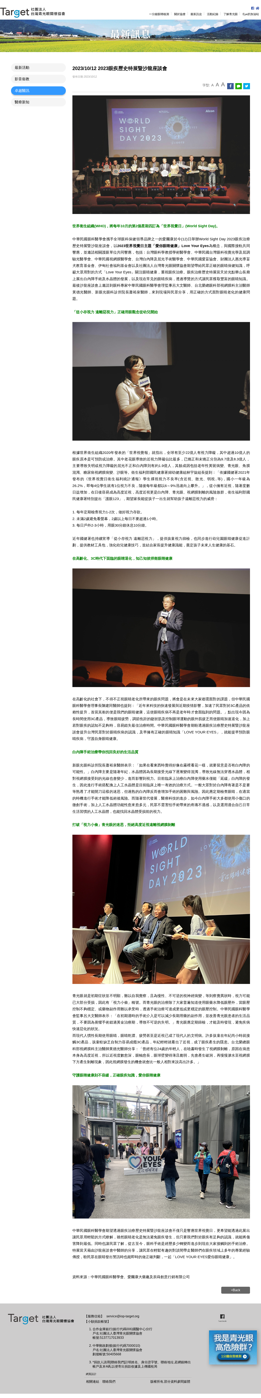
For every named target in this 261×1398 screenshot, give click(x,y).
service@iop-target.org (122, 1316)
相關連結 (92, 1381)
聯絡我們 (108, 1381)
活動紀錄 (212, 14)
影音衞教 (22, 79)
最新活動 (22, 68)
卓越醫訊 (22, 91)
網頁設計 (91, 1374)
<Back (235, 1290)
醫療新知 (22, 102)
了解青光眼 (230, 14)
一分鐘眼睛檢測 (159, 14)
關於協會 (180, 14)
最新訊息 (196, 14)
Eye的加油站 (251, 14)
